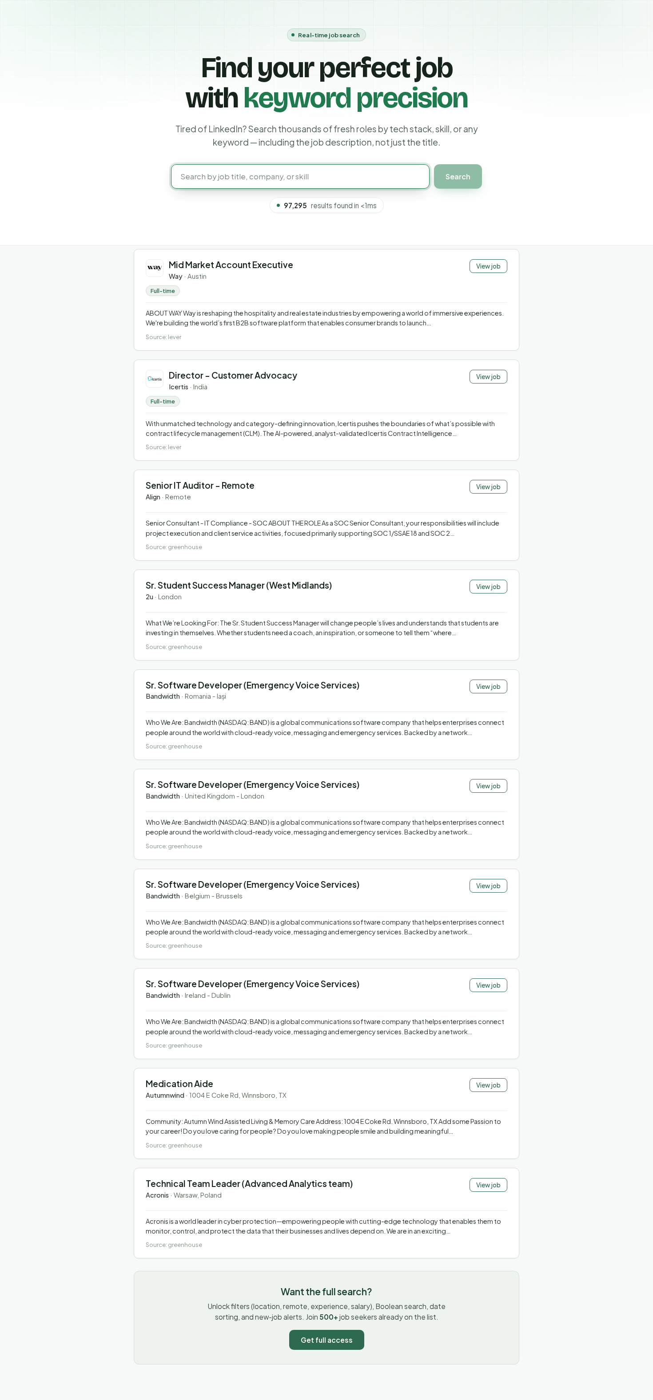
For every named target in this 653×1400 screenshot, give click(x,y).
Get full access (327, 1340)
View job (488, 266)
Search (458, 176)
